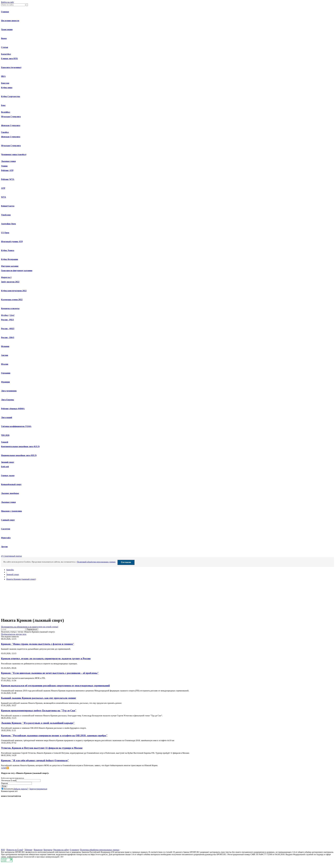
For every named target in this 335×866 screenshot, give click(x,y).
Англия (4, 355)
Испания (5, 346)
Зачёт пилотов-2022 (10, 282)
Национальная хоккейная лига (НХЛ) (19, 455)
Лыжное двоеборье (10, 493)
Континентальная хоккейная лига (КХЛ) (20, 446)
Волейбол (5, 112)
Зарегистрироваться (38, 789)
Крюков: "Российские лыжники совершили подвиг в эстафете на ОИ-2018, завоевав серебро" (54, 735)
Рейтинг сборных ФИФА (13, 408)
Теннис (4, 166)
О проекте (74, 850)
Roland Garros (7, 206)
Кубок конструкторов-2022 (14, 291)
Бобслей (5, 466)
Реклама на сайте (61, 850)
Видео (4, 38)
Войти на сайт (7, 2)
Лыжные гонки (8, 161)
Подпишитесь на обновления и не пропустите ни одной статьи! (29, 627)
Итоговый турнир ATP (12, 241)
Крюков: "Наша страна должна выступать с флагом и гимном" (37, 644)
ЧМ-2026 (5, 435)
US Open (5, 232)
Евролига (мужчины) (11, 67)
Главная (5, 12)
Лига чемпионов (9, 391)
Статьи (4, 47)
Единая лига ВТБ (9, 58)
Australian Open (8, 224)
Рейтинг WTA (7, 179)
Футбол (4, 315)
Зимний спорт (7, 462)
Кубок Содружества (10, 96)
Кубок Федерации (9, 259)
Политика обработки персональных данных (99, 850)
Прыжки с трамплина (11, 511)
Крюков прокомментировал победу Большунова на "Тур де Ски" (38, 710)
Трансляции (7, 29)
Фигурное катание (9, 266)
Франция (5, 382)
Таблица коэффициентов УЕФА (16, 426)
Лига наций (6, 417)
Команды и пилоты (10, 308)
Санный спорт (8, 520)
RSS (3, 850)
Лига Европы (7, 400)
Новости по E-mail (14, 850)
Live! (12, 315)
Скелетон (5, 529)
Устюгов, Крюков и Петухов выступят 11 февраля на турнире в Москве (41, 748)
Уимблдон (6, 215)
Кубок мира (6, 87)
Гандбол (5, 132)
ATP (3, 188)
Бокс (3, 105)
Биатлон (5, 83)
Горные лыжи (7, 475)
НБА (3, 76)
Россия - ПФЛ (7, 337)
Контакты (48, 850)
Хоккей (4, 442)
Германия (5, 373)
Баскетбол (6, 54)
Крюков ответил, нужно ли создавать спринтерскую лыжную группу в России (46, 658)
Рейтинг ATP (7, 170)
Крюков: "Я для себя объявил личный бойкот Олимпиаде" (35, 760)
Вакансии (38, 850)
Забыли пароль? (21, 789)
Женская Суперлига (10, 125)
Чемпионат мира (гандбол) (13, 154)
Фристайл (6, 538)
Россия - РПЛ (7, 320)
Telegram (28, 850)
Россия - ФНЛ (7, 328)
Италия (4, 364)
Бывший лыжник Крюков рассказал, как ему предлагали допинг (38, 698)
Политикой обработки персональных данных (96, 562)
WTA (3, 197)
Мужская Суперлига (11, 116)
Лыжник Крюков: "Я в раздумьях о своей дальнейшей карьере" (38, 723)
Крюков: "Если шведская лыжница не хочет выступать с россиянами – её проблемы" (50, 673)
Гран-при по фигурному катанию (16, 270)
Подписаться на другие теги (13, 634)
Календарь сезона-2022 (12, 299)
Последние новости (10, 20)
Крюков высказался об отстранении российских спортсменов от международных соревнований (55, 685)
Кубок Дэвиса (7, 250)
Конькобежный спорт (11, 484)
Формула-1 (6, 277)
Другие (4, 546)
